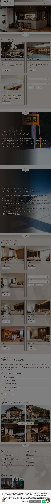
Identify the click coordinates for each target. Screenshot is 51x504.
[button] (3, 501)
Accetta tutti (45, 501)
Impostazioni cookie (24, 501)
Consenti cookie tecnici (35, 501)
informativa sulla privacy (40, 498)
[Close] (4, 499)
